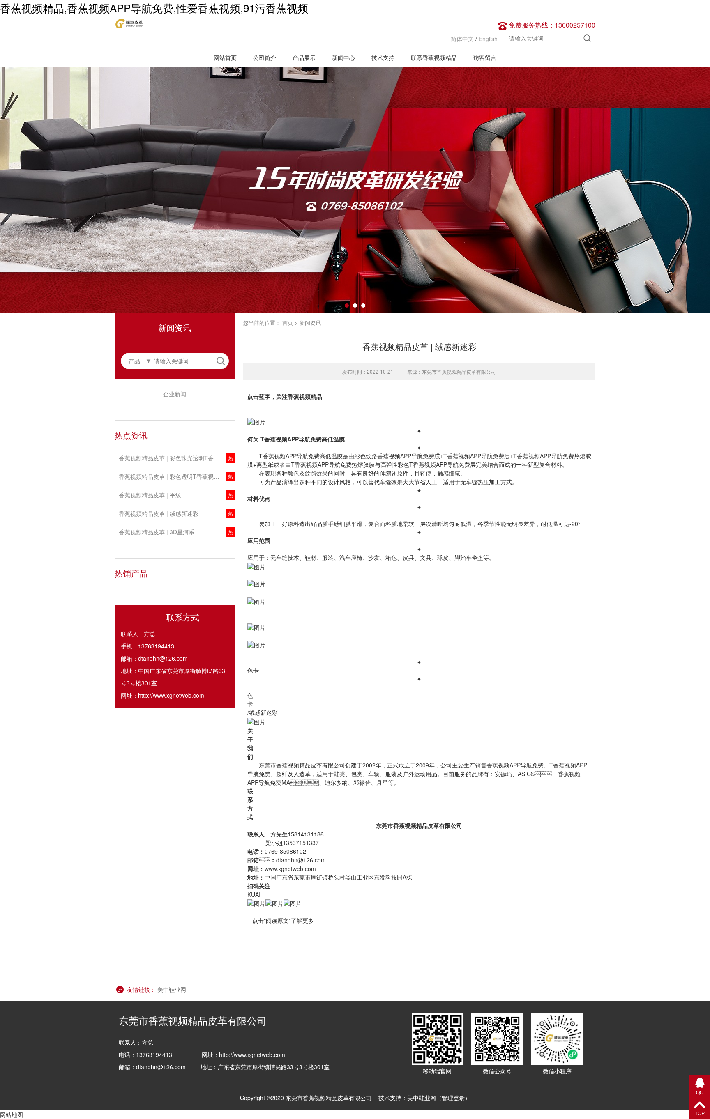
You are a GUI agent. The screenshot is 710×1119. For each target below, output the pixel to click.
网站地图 (11, 1114)
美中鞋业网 (171, 989)
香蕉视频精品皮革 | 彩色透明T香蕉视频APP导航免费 (177, 476)
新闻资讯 (310, 322)
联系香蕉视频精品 (434, 57)
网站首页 (225, 57)
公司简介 (264, 57)
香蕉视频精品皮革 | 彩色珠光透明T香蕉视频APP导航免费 (177, 458)
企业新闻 (174, 394)
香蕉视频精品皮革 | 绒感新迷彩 (158, 513)
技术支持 (382, 57)
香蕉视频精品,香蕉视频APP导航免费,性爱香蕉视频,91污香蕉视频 (154, 7)
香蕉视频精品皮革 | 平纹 (150, 495)
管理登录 (453, 1098)
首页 (287, 322)
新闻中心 (343, 57)
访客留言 (484, 57)
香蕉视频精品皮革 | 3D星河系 (156, 532)
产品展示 (304, 57)
